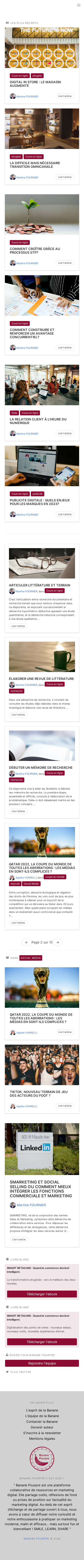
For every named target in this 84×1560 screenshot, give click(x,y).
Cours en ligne (20, 75)
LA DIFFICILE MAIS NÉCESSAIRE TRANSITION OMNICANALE (35, 165)
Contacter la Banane (42, 1422)
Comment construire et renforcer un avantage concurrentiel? (32, 333)
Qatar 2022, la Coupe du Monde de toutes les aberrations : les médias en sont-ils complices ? (42, 867)
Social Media (31, 883)
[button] (78, 5)
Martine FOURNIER (27, 96)
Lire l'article (65, 96)
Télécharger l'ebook (42, 1294)
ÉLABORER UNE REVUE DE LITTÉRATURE (41, 679)
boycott (15, 883)
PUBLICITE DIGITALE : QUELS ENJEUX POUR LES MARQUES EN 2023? (40, 502)
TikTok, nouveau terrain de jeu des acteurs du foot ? (39, 1093)
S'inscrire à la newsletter (42, 1433)
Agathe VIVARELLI (26, 877)
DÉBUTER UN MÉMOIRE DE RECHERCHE (41, 768)
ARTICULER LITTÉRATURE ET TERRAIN (39, 585)
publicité (37, 493)
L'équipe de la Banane (42, 1416)
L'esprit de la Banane (42, 1410)
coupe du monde (54, 876)
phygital (37, 75)
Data (14, 412)
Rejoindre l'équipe (42, 1363)
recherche (16, 690)
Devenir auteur (42, 1427)
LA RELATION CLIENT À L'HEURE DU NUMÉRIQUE (38, 421)
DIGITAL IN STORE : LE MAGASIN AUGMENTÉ (35, 84)
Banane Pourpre (36, 1538)
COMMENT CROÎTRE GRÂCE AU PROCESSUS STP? (35, 250)
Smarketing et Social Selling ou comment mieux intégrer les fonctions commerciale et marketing (41, 1189)
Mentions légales (42, 1439)
